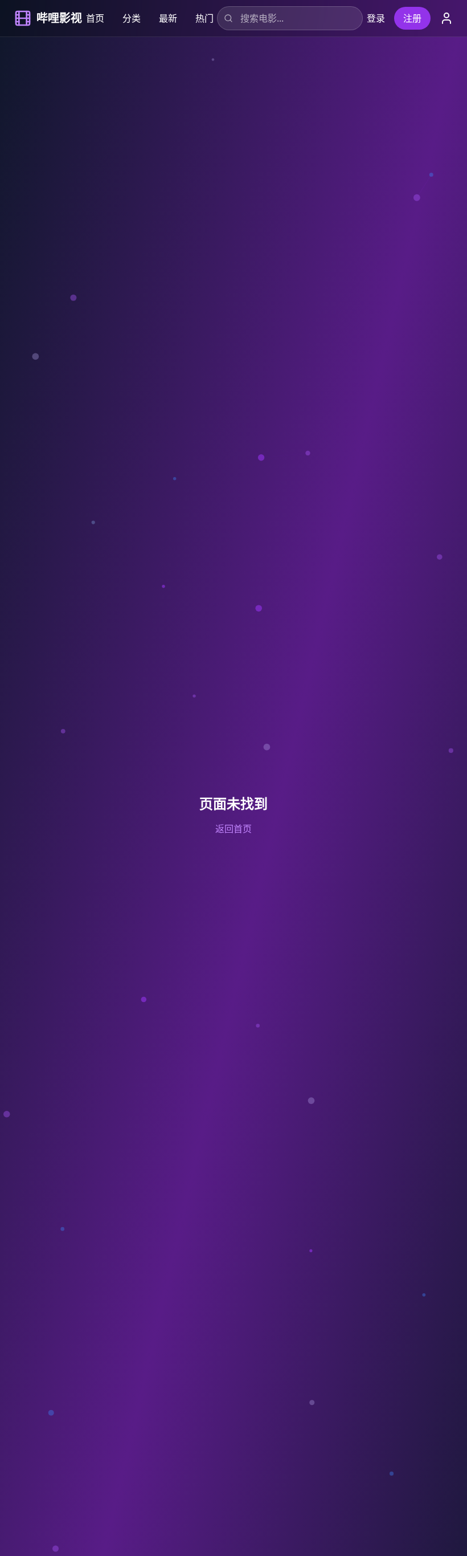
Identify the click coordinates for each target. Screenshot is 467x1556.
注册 (412, 18)
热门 (204, 18)
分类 (131, 18)
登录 (376, 18)
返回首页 (233, 828)
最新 (168, 18)
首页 (95, 18)
